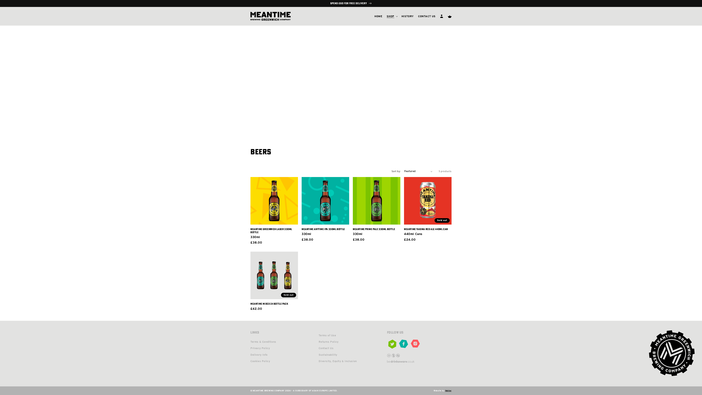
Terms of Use (327, 335)
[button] (391, 16)
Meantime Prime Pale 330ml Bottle (374, 229)
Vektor (448, 391)
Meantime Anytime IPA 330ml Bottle (323, 229)
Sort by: (396, 171)
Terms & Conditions (263, 341)
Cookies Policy (260, 361)
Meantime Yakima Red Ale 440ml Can (426, 229)
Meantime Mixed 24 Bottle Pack (269, 303)
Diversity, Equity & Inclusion (338, 361)
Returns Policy (328, 341)
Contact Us (326, 348)
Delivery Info (259, 354)
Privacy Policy (260, 348)
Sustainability (328, 354)
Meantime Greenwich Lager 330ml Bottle (271, 231)
